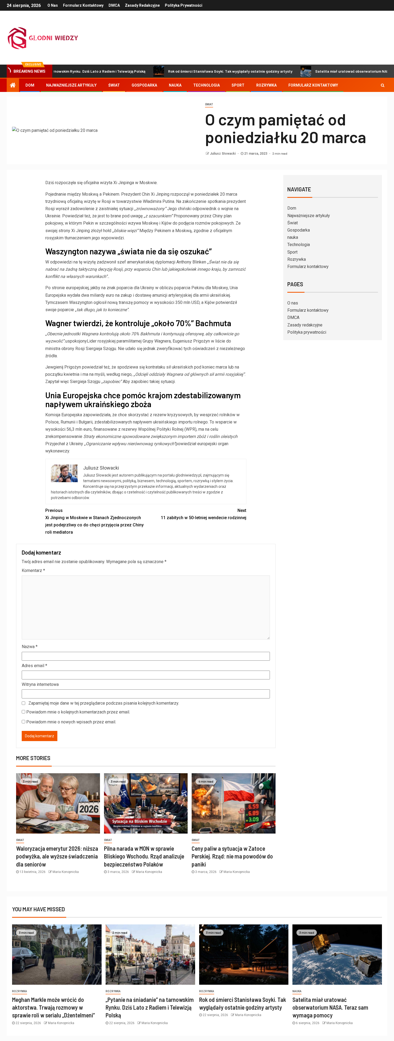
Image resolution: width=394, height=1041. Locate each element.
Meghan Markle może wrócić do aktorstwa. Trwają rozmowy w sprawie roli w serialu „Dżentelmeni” (53, 1007)
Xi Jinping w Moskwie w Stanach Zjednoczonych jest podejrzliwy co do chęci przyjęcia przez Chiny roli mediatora (94, 521)
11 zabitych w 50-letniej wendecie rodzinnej (203, 514)
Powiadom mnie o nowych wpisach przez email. (71, 721)
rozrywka (19, 991)
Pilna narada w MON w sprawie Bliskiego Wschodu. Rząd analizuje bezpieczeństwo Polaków (144, 856)
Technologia (206, 85)
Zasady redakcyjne (142, 5)
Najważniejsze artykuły (71, 85)
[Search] (382, 85)
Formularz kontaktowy (83, 5)
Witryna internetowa (40, 684)
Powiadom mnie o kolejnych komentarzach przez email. (78, 712)
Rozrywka (266, 85)
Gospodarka (144, 85)
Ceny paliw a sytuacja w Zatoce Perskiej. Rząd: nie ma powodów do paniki (232, 856)
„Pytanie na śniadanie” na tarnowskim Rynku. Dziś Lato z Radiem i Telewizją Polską (150, 1007)
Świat (114, 85)
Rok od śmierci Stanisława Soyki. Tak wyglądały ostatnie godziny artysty (200, 71)
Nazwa (30, 646)
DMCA (114, 5)
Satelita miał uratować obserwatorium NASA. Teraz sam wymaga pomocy (330, 1007)
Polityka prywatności (183, 5)
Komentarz (33, 570)
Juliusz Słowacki (223, 153)
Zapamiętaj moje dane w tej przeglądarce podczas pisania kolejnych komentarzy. (103, 703)
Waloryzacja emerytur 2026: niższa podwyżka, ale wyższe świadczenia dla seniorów (57, 856)
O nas (52, 5)
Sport (238, 85)
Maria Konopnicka (66, 872)
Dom (29, 85)
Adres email (34, 665)
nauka (175, 85)
